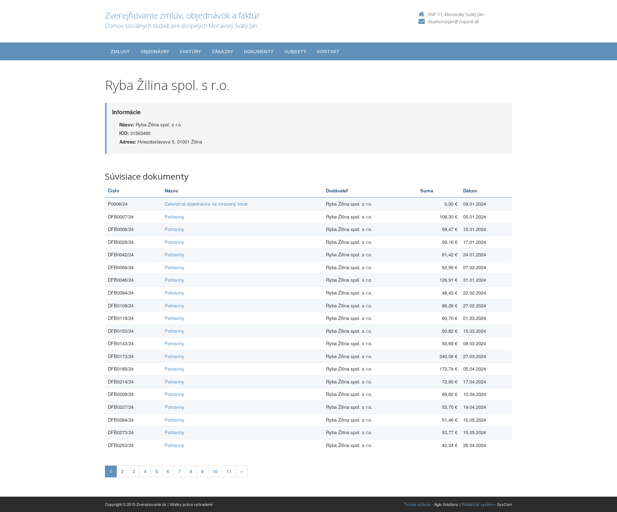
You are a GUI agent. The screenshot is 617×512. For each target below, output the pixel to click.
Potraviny (174, 216)
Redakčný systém (477, 504)
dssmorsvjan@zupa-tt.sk (453, 21)
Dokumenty (259, 51)
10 (214, 471)
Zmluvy (120, 51)
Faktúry (190, 51)
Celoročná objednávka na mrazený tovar (206, 203)
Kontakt (328, 51)
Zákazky (222, 51)
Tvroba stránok (417, 504)
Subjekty (295, 51)
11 (228, 471)
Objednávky (154, 51)
